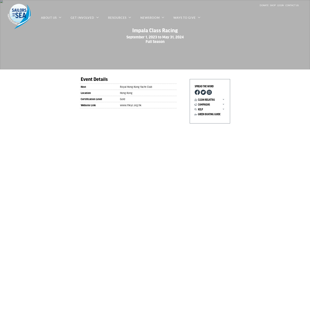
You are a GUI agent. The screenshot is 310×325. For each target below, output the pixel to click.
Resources (117, 17)
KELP (200, 109)
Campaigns (204, 104)
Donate (264, 5)
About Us (49, 17)
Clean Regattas (206, 100)
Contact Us (292, 5)
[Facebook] (197, 92)
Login (280, 5)
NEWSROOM (150, 17)
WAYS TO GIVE (184, 17)
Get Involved (82, 17)
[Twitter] (203, 92)
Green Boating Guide (209, 114)
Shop (273, 5)
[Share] (209, 92)
